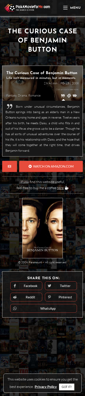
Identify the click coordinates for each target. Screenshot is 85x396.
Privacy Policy (46, 386)
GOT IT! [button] (67, 387)
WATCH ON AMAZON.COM (53, 166)
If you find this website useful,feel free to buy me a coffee (41, 185)
